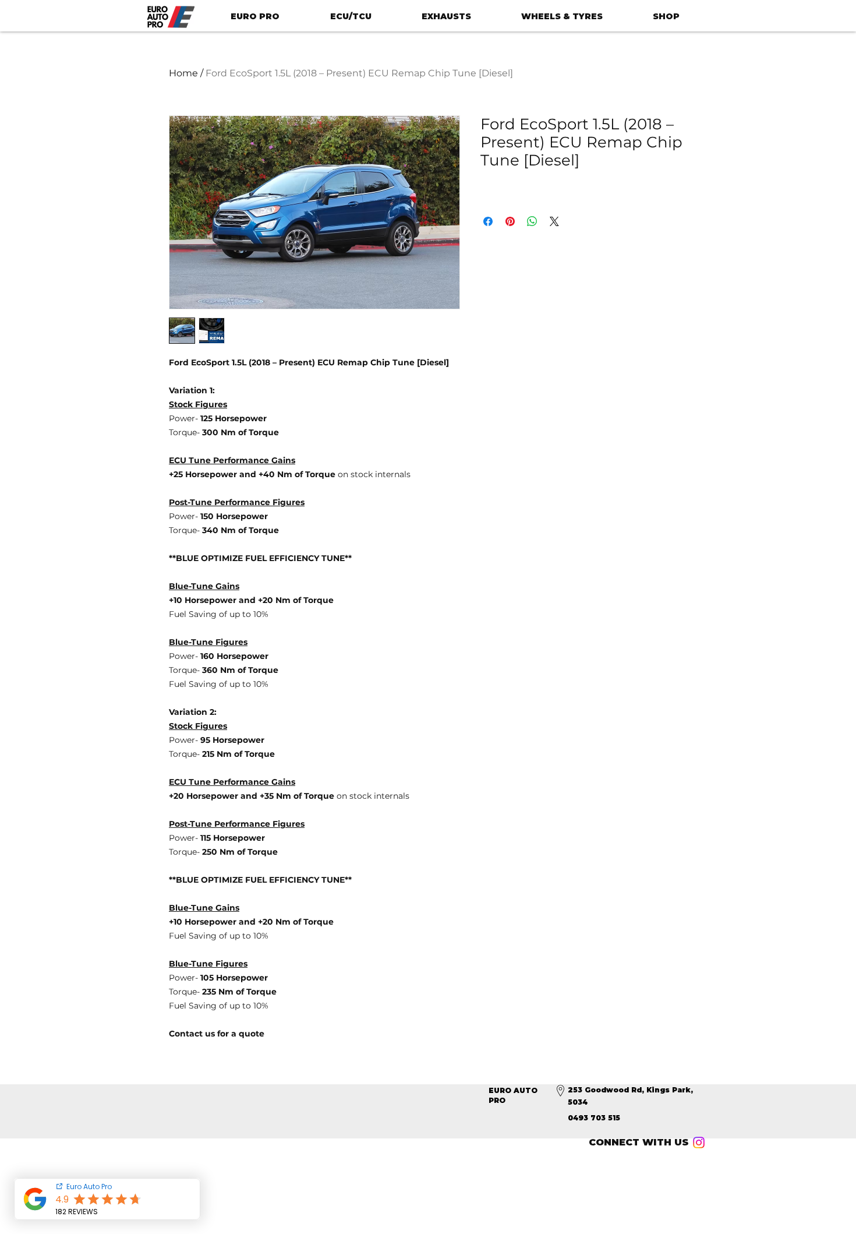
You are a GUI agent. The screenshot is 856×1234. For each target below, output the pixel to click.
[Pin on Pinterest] (510, 221)
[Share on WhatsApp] (532, 221)
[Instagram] (698, 1142)
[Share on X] (554, 221)
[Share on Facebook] (488, 221)
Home (183, 73)
